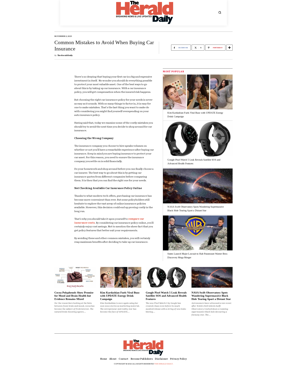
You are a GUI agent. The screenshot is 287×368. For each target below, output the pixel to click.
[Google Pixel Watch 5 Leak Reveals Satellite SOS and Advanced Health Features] (198, 139)
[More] (229, 48)
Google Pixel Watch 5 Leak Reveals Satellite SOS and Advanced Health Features (166, 296)
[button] (219, 12)
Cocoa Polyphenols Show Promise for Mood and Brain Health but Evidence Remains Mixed (73, 296)
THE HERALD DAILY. (163, 363)
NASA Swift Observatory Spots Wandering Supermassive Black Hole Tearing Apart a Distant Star (211, 296)
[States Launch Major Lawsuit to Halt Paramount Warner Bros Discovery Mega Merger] (198, 233)
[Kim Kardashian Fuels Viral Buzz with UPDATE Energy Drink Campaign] (198, 92)
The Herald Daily (65, 55)
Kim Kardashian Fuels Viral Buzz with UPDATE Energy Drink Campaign (119, 296)
